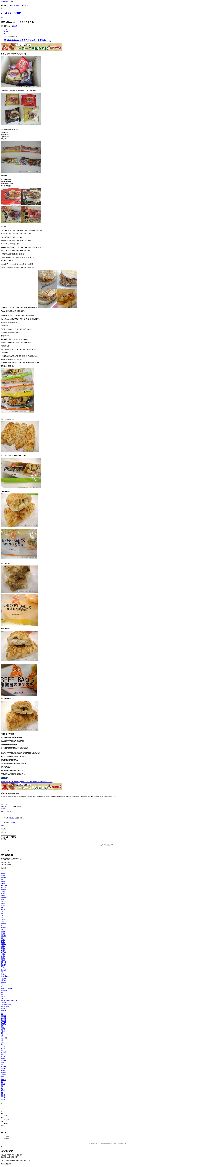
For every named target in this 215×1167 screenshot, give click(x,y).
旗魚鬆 (3, 905)
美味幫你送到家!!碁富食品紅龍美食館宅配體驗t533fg (27, 40)
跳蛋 (2, 1064)
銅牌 (2, 1034)
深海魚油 (3, 970)
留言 (16, 818)
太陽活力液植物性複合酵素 (9, 1000)
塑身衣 (3, 1094)
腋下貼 (3, 893)
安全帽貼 (3, 889)
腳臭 (2, 879)
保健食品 (3, 962)
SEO (2, 1012)
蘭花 (2, 986)
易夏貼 (3, 891)
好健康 (3, 960)
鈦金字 (3, 1044)
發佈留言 (3, 839)
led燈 (2, 1040)
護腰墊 (3, 996)
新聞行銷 (3, 1080)
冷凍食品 (3, 924)
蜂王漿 (3, 966)
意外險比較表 (5, 976)
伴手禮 (3, 909)
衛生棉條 (3, 1072)
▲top (2, 825)
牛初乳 (3, 968)
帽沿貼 (3, 875)
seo (1, 1078)
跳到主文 (3, 17)
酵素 (2, 972)
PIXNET (95, 1143)
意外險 (3, 974)
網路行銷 (3, 1076)
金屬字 (3, 1036)
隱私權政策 (117, 1143)
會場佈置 (3, 1020)
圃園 (2, 1092)
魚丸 (2, 915)
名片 (5, 33)
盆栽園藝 (3, 982)
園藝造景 (3, 980)
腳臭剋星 (3, 877)
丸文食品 (3, 901)
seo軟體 (3, 1008)
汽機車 (13, 822)
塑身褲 (3, 1096)
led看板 (3, 1046)
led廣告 (3, 1042)
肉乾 (2, 913)
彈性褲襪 (3, 1052)
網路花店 (3, 1016)
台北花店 (3, 1022)
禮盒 (2, 907)
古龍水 (3, 1090)
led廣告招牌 (4, 1038)
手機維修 (3, 1068)
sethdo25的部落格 (11, 13)
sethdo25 (3, 808)
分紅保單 (3, 978)
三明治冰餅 (4, 885)
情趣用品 (3, 1060)
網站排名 (3, 1010)
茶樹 (2, 1086)
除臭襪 (3, 881)
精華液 (3, 1084)
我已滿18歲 (4, 1163)
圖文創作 (14, 26)
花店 (2, 1014)
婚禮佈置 (3, 1018)
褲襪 (2, 1050)
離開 (10, 1163)
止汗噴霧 (3, 897)
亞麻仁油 (3, 964)
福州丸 (3, 921)
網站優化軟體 (5, 1006)
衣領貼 (3, 873)
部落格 (6, 31)
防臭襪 (3, 883)
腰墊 (2, 994)
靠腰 (2, 992)
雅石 (2, 984)
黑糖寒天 (3, 1002)
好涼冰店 (3, 887)
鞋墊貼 (3, 899)
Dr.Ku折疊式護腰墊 (6, 988)
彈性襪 (3, 1048)
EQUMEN (4, 1097)
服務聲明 (123, 1143)
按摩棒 (3, 1062)
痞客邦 (12, 818)
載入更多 (3, 828)
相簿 (5, 29)
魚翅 (2, 926)
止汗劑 (3, 895)
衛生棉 (3, 1070)
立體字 (3, 1032)
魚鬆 (2, 911)
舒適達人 (3, 1074)
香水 (2, 1088)
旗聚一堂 (3, 903)
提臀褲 (3, 1099)
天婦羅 (3, 917)
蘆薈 (2, 1082)
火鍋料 (3, 919)
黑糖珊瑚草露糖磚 (6, 1004)
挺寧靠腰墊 (4, 990)
